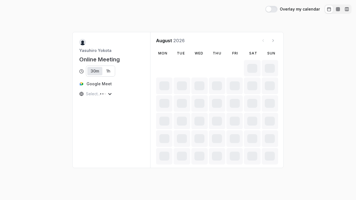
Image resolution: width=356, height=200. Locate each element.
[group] (338, 9)
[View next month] (273, 41)
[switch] (271, 9)
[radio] (329, 9)
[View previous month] (263, 41)
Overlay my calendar (300, 9)
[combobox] (86, 94)
